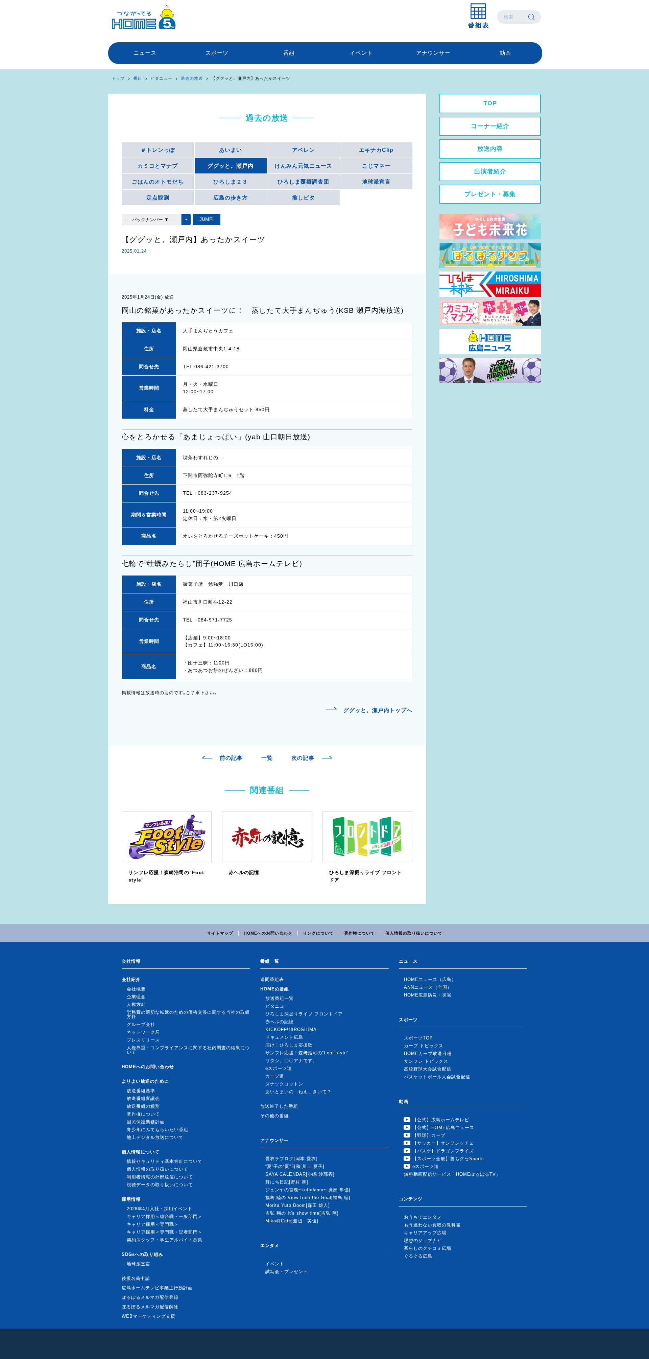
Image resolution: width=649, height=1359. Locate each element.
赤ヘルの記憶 (279, 1022)
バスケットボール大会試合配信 (437, 1077)
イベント (361, 53)
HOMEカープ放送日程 (428, 1053)
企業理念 (136, 996)
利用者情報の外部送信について (160, 1177)
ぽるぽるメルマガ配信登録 (150, 1297)
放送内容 (490, 148)
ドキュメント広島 (284, 1037)
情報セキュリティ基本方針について (164, 1161)
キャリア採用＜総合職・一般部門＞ (164, 1216)
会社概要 (136, 989)
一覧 (267, 758)
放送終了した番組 (279, 1106)
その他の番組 (274, 1116)
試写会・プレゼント (286, 1271)
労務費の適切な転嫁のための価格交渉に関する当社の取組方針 (188, 1014)
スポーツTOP (418, 1038)
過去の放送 (192, 78)
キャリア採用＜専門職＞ (153, 1224)
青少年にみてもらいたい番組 (157, 1129)
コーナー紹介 (490, 126)
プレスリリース (143, 1040)
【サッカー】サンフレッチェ (443, 1143)
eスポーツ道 (278, 1068)
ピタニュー (161, 78)
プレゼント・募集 (490, 194)
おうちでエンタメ (423, 1217)
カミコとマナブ (158, 166)
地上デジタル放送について (155, 1137)
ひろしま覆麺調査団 (303, 182)
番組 (289, 53)
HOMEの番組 (274, 989)
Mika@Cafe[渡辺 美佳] (291, 1221)
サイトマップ (220, 933)
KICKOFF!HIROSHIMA (291, 1029)
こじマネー (376, 166)
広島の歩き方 (230, 198)
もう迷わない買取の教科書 (432, 1225)
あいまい (230, 150)
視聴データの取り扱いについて (160, 1184)
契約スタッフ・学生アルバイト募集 (164, 1240)
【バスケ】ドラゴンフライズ (443, 1151)
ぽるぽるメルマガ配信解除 (150, 1307)
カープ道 (274, 1076)
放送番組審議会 (143, 1098)
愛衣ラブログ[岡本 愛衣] (291, 1158)
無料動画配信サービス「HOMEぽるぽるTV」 (452, 1174)
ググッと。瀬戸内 (231, 166)
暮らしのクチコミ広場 (427, 1248)
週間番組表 (272, 979)
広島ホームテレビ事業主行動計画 (157, 1288)
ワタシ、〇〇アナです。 (291, 1060)
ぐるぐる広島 (418, 1256)
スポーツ (217, 53)
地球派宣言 (376, 182)
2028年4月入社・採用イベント (159, 1208)
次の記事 (302, 758)
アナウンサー (433, 53)
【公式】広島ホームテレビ (440, 1120)
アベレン (303, 150)
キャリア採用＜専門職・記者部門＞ (164, 1232)
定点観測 (157, 198)
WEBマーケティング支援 (148, 1316)
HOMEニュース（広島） (430, 979)
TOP (490, 103)
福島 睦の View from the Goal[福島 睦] (308, 1197)
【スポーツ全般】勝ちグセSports (448, 1158)
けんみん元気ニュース (303, 166)
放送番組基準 (141, 1090)
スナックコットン (284, 1084)
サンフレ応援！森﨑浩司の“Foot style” (306, 1053)
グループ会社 (141, 1024)
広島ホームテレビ (143, 17)
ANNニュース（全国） (428, 987)
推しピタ (303, 198)
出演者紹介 (490, 171)
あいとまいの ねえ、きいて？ (298, 1091)
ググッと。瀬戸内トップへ (377, 710)
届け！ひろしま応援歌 (289, 1045)
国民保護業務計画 (146, 1122)
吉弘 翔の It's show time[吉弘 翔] (302, 1213)
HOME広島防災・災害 (428, 995)
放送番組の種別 (143, 1106)
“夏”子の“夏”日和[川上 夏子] (294, 1166)
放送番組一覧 (279, 998)
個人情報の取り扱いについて (413, 933)
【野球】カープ (429, 1135)
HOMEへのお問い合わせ (268, 933)
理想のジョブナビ (423, 1240)
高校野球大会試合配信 (427, 1069)
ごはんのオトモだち (158, 182)
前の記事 (231, 758)
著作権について (359, 933)
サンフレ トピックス (426, 1061)
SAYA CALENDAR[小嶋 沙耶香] (300, 1174)
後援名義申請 (136, 1278)
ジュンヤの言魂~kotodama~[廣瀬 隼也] (308, 1190)
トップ (118, 78)
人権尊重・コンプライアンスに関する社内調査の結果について (188, 1050)
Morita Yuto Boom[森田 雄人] (297, 1205)
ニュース (145, 53)
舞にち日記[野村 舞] (286, 1182)
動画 (505, 53)
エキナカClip (376, 150)
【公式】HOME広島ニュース (443, 1127)
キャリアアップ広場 (425, 1233)
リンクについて (318, 933)
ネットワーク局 (143, 1032)
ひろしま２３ (230, 182)
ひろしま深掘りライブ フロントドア (304, 1014)
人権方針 (136, 1004)
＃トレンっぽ (158, 150)
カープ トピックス (423, 1046)
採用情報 (131, 1199)
